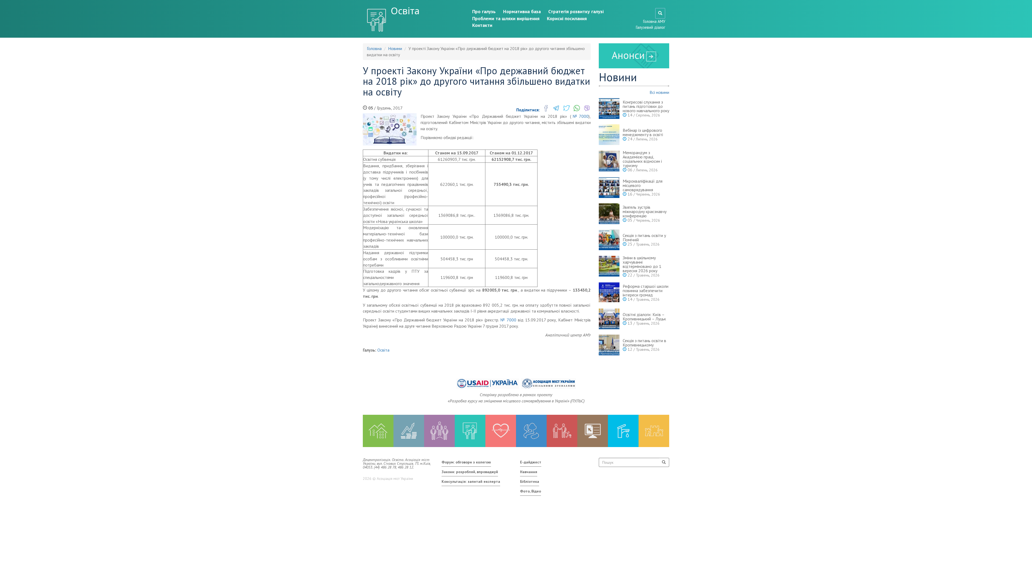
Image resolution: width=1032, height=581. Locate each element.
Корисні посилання (567, 18)
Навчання (528, 471)
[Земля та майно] (378, 431)
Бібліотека (529, 481)
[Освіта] (470, 431)
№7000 (580, 116)
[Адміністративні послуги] (592, 431)
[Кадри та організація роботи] (439, 431)
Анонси (628, 55)
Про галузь (484, 11)
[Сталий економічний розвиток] (531, 431)
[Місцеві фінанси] (408, 431)
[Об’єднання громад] (654, 431)
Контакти (482, 25)
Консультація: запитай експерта (471, 481)
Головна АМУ (654, 21)
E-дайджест (530, 462)
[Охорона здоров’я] (500, 431)
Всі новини (659, 92)
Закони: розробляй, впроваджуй (470, 471)
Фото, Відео (530, 491)
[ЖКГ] (623, 431)
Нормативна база (522, 11)
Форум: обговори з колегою (466, 462)
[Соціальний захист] (562, 431)
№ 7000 (508, 320)
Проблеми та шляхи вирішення (505, 18)
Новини (395, 48)
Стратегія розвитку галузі (576, 11)
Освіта (405, 11)
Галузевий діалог (650, 27)
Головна (374, 48)
